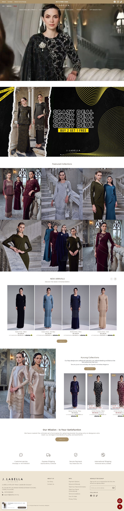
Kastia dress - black (20, 332)
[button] (60, 154)
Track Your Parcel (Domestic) (77, 487)
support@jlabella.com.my (11, 495)
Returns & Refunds (74, 484)
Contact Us (50, 484)
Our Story (50, 481)
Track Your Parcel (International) (74, 490)
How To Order (73, 496)
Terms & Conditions (74, 494)
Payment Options (74, 481)
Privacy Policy (73, 499)
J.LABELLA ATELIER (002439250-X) (20, 505)
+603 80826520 (8, 492)
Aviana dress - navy (75, 332)
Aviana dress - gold (103, 332)
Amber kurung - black (98, 411)
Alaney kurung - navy (74, 411)
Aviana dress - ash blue (48, 332)
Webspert (47, 505)
